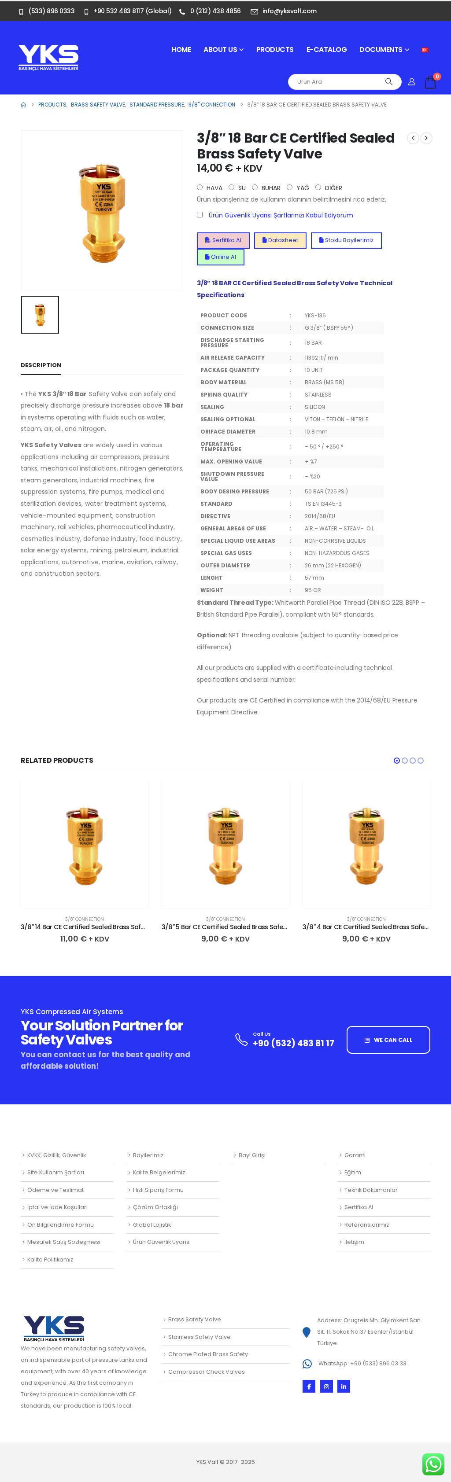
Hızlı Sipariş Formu (158, 1190)
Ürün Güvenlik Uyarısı (162, 1242)
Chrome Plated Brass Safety (208, 1354)
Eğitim (352, 1172)
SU (241, 188)
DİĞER (332, 188)
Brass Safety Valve (194, 1319)
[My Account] (412, 82)
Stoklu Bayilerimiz (348, 240)
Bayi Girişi (252, 1155)
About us (220, 49)
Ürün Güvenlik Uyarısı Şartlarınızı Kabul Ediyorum (281, 215)
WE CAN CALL (393, 1040)
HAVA (213, 188)
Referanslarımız (366, 1224)
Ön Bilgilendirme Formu (60, 1224)
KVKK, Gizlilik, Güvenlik (56, 1155)
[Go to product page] (84, 844)
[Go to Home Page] (23, 104)
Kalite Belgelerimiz (159, 1172)
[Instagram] (326, 1386)
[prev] (413, 138)
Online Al (223, 257)
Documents (381, 49)
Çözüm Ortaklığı (155, 1207)
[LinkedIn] (343, 1386)
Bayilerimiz (148, 1155)
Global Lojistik (152, 1224)
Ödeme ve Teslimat (55, 1190)
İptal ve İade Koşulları (57, 1207)
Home (181, 49)
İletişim (354, 1242)
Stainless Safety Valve (199, 1337)
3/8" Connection (84, 919)
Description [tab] (41, 365)
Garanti (355, 1155)
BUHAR (270, 188)
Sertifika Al (226, 240)
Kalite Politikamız (50, 1259)
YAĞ (302, 188)
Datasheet (282, 240)
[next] (426, 138)
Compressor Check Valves (206, 1371)
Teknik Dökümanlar (371, 1190)
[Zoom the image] (48, 49)
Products (275, 49)
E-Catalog (327, 49)
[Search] (389, 81)
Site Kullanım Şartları (55, 1172)
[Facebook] (309, 1386)
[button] (397, 760)
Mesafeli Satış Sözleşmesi (63, 1242)
